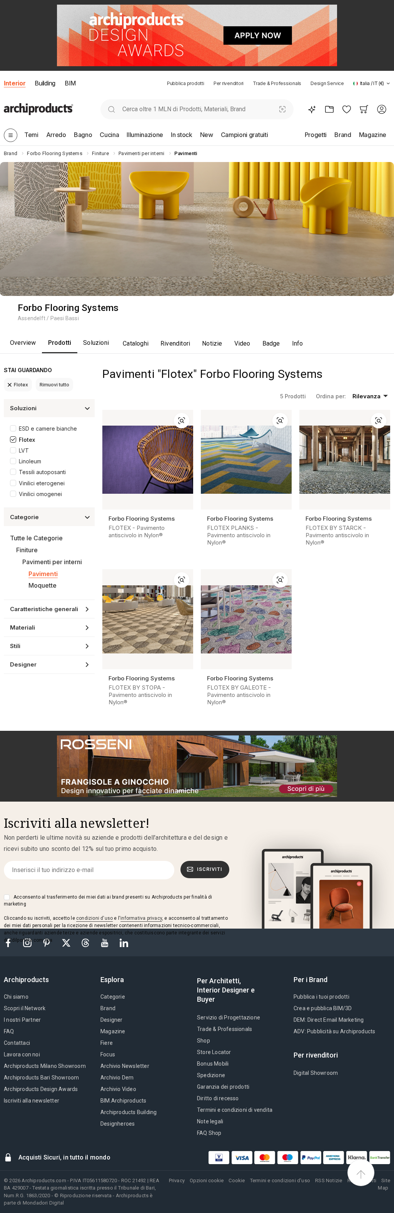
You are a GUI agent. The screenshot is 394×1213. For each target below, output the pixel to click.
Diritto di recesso (218, 1098)
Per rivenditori (229, 83)
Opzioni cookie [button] (207, 1180)
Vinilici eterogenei (42, 483)
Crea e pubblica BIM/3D (323, 1008)
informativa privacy (141, 918)
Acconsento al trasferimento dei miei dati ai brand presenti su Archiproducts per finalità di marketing (108, 900)
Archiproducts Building (128, 1112)
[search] (111, 109)
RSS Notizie (328, 1180)
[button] (371, 83)
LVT (24, 450)
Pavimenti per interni (52, 562)
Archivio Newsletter (124, 1066)
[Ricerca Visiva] (282, 109)
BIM (70, 83)
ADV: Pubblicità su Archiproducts (334, 1031)
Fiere (106, 1043)
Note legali (210, 1121)
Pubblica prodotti (185, 83)
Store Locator (214, 1052)
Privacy (177, 1180)
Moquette (42, 585)
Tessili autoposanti (42, 472)
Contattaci (17, 1043)
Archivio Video (118, 1089)
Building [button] (45, 83)
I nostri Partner (22, 1020)
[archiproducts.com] (38, 109)
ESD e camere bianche (48, 428)
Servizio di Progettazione (228, 1017)
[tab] (388, 83)
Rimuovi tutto (54, 385)
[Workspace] (329, 109)
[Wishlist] (346, 109)
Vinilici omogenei (40, 494)
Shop (203, 1041)
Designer (111, 1020)
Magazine (112, 1031)
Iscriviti (209, 869)
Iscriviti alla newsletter (31, 1101)
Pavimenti (43, 574)
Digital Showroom (316, 1073)
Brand (107, 1008)
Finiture (27, 550)
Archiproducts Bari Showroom (41, 1077)
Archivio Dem (117, 1077)
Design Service (327, 83)
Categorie (112, 997)
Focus (107, 1054)
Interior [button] (14, 83)
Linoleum (30, 461)
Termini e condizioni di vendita (234, 1110)
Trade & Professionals (277, 83)
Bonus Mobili (213, 1064)
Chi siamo (16, 997)
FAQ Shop (209, 1133)
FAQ (9, 1031)
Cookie (237, 1180)
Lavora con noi (22, 1054)
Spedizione (211, 1075)
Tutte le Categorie (36, 538)
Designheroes (117, 1124)
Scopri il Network (24, 1008)
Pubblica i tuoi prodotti (321, 997)
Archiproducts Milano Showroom (45, 1066)
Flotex (21, 385)
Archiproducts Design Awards (41, 1089)
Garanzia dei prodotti (223, 1087)
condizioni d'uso (94, 918)
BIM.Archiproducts (123, 1101)
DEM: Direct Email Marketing (329, 1020)
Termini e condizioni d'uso (280, 1180)
